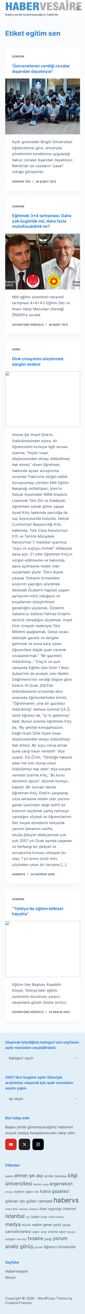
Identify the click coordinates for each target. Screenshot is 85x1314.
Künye (10, 1277)
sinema (53, 1231)
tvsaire (35, 1238)
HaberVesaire (16, 1271)
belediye (61, 1176)
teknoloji (22, 1239)
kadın (35, 1217)
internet (69, 1209)
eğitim (29, 1191)
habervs (66, 1200)
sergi (44, 1231)
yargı (48, 1239)
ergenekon (61, 1183)
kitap (44, 1217)
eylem (19, 1191)
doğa (45, 1184)
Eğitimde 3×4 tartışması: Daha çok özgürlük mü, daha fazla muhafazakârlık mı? (41, 221)
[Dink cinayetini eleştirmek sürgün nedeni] (42, 399)
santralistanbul (18, 1231)
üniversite (67, 1247)
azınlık (48, 1176)
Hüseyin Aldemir (28, 1209)
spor (62, 1232)
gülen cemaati (39, 1201)
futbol (45, 1191)
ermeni (9, 1191)
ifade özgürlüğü (50, 1209)
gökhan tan (15, 1201)
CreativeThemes (18, 1303)
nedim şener (42, 1225)
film (36, 1191)
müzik (26, 1225)
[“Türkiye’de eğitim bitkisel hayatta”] (42, 949)
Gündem (18, 56)
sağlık (35, 1231)
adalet (9, 1176)
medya (13, 1224)
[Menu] (78, 9)
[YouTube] (11, 1144)
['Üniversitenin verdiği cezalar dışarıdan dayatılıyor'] (42, 106)
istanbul (15, 1216)
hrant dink (11, 1209)
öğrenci (50, 1247)
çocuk (38, 1247)
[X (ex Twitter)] (24, 1144)
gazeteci (60, 1191)
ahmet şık (24, 1175)
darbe (37, 1184)
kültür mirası (56, 1217)
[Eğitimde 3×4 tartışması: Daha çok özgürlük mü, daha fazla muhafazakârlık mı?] (42, 262)
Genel (16, 349)
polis (57, 1225)
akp (39, 1175)
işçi (28, 1217)
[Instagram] (38, 1144)
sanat (66, 1225)
